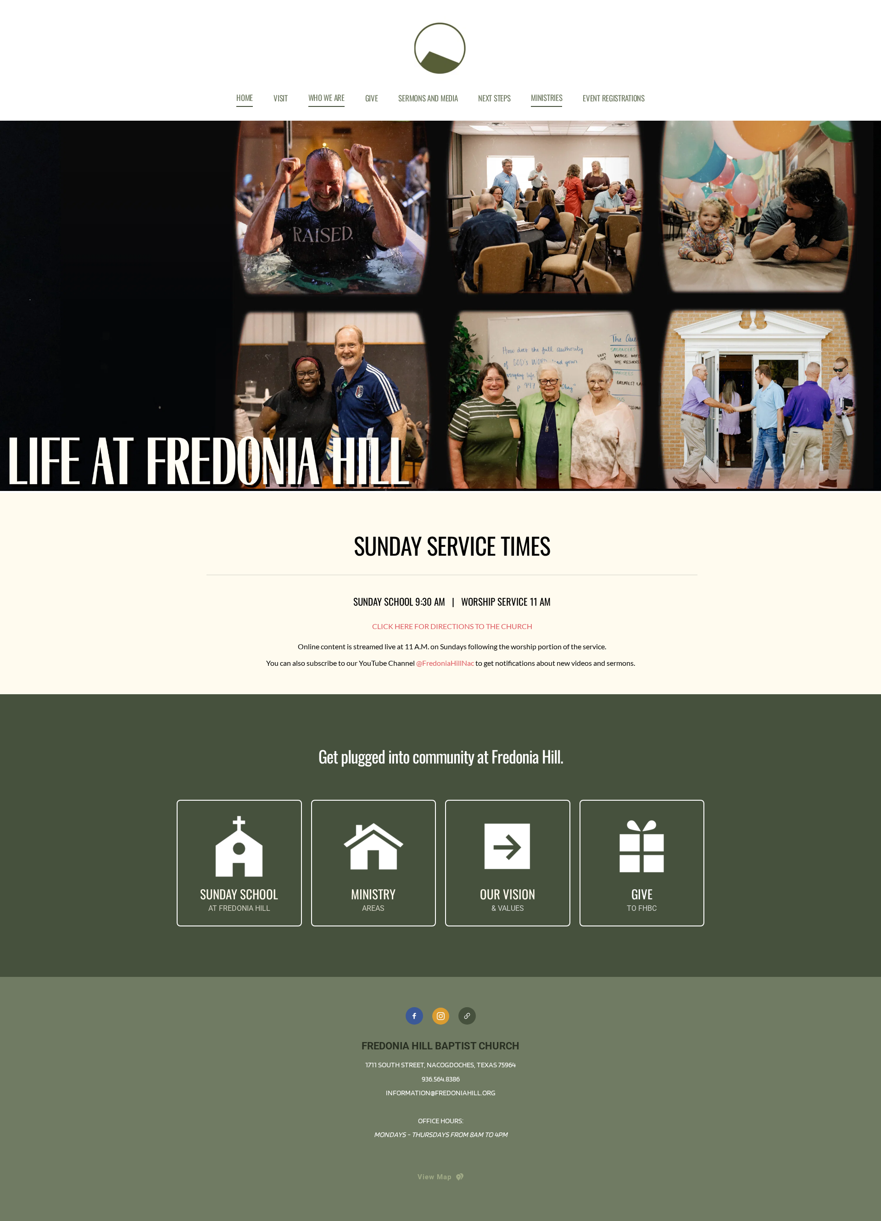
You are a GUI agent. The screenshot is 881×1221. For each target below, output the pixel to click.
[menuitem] (244, 97)
